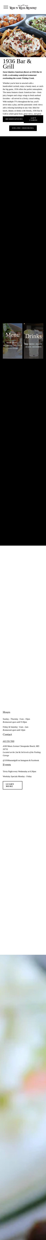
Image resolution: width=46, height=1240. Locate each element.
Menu (12, 334)
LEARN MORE (10, 785)
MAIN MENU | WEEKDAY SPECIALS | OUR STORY (12, 345)
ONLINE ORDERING (23, 128)
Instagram (24, 760)
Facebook (35, 760)
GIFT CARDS (33, 119)
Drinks (33, 336)
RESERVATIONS (14, 119)
